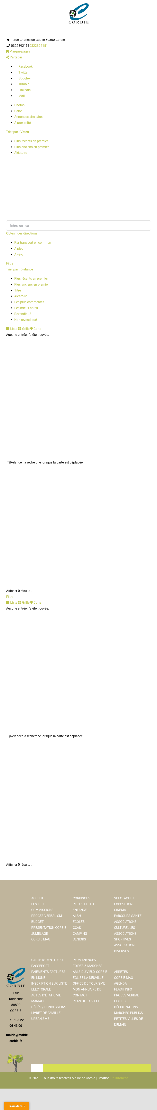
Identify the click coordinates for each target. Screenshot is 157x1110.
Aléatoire (20, 153)
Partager (15, 57)
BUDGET (37, 922)
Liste (13, 329)
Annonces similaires (28, 117)
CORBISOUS (81, 898)
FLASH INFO (123, 989)
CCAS (77, 928)
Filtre (9, 263)
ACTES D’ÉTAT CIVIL (46, 995)
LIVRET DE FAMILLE (46, 1013)
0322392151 (38, 46)
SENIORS (79, 939)
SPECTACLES (124, 898)
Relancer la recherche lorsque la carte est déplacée (46, 462)
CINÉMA (120, 910)
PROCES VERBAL (126, 995)
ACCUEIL (37, 898)
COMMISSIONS (42, 910)
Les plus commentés (29, 302)
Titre (17, 290)
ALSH (77, 916)
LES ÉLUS (38, 904)
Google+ (24, 78)
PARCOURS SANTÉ (127, 916)
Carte (18, 111)
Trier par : (17, 132)
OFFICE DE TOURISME (89, 983)
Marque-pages (19, 51)
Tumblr (23, 84)
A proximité (22, 123)
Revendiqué (22, 314)
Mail (21, 96)
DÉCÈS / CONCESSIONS (48, 1007)
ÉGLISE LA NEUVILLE (88, 978)
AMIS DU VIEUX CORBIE (90, 972)
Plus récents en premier (31, 141)
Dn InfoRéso (119, 1078)
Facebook (25, 66)
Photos (19, 105)
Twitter (23, 72)
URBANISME (40, 1019)
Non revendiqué (25, 320)
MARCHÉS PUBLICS (128, 1013)
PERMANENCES (84, 960)
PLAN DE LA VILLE (86, 1001)
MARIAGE (38, 1001)
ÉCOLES (79, 922)
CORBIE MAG (40, 939)
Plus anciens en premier (31, 147)
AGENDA (120, 983)
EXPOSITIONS (124, 904)
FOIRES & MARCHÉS (87, 966)
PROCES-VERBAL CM (46, 916)
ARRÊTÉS (121, 972)
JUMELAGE (39, 934)
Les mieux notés (26, 308)
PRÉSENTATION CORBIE (48, 928)
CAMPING (80, 934)
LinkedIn (24, 90)
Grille (25, 329)
